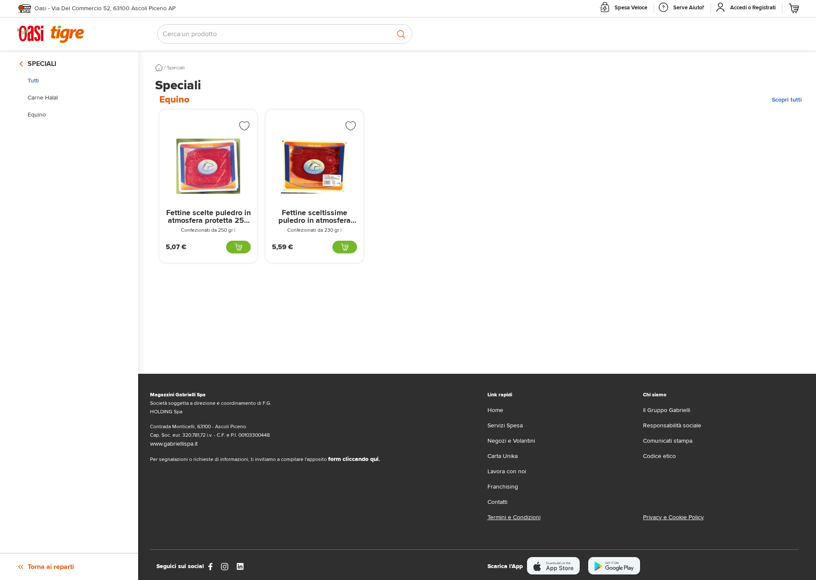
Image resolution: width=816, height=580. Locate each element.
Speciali (176, 68)
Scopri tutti (787, 99)
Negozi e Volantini (511, 440)
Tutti (33, 80)
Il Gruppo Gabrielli (666, 410)
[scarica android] (614, 565)
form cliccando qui (353, 459)
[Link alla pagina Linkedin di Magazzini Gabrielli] (240, 566)
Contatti (497, 502)
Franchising (502, 486)
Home (495, 410)
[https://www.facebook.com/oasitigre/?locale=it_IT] (210, 566)
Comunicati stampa (667, 440)
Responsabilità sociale (672, 425)
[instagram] (225, 566)
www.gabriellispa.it (174, 443)
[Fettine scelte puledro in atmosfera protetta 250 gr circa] (208, 166)
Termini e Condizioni (514, 517)
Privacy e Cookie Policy (673, 517)
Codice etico (659, 456)
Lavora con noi (506, 471)
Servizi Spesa (505, 425)
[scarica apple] (553, 565)
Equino (37, 114)
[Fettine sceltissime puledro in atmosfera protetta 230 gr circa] (314, 166)
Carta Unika (502, 456)
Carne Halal (43, 97)
